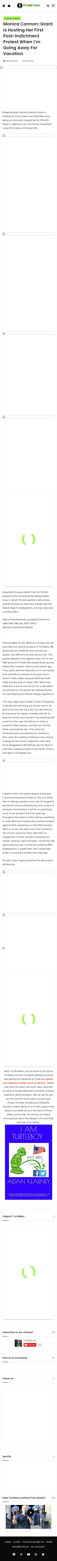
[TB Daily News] (28, 5)
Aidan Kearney (11, 61)
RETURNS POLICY (20, 1547)
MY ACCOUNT (38, 1547)
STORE (49, 1542)
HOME (8, 1542)
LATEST (16, 1542)
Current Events (12, 18)
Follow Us (7, 1378)
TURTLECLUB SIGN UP (33, 1542)
